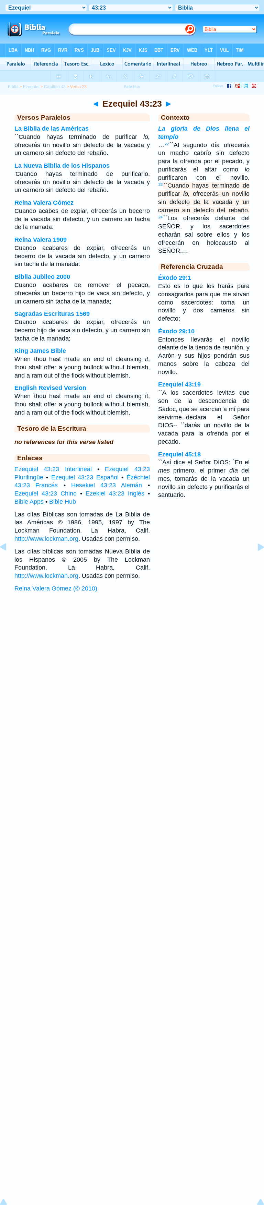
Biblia (13, 86)
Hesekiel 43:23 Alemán (106, 485)
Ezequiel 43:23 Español (85, 477)
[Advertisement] (132, 648)
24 (160, 217)
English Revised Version (50, 387)
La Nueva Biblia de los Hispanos (62, 165)
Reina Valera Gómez (44, 202)
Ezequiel (31, 86)
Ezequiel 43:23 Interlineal (53, 469)
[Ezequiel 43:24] (255, 562)
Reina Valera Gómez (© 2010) (55, 588)
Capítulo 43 (55, 86)
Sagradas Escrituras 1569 (52, 313)
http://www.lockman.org (46, 538)
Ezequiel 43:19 (179, 384)
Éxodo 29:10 (176, 331)
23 (160, 184)
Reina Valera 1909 (40, 239)
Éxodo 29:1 (174, 277)
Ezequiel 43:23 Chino (45, 493)
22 (167, 144)
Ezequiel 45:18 (179, 454)
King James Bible (40, 350)
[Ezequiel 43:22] (8, 562)
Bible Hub (62, 501)
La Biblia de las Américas (51, 128)
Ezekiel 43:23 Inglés (115, 493)
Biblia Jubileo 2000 (42, 276)
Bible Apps (29, 501)
